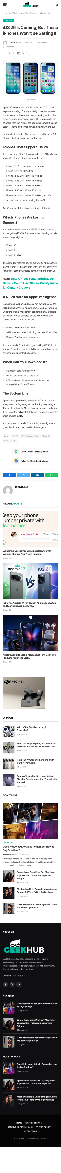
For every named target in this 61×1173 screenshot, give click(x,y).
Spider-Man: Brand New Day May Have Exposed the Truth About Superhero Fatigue (35, 875)
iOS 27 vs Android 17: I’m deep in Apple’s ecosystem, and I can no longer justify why (30, 604)
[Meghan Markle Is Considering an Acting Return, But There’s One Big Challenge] (8, 893)
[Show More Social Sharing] (28, 53)
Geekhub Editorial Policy (20, 1127)
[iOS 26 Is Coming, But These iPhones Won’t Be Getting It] (30, 78)
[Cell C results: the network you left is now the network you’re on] (8, 908)
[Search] (56, 4)
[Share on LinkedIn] (14, 53)
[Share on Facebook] (5, 53)
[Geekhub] (30, 4)
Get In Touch (30, 1131)
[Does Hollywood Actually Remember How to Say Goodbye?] (30, 821)
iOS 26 (15, 436)
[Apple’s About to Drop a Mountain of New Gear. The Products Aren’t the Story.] (30, 633)
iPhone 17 (46, 436)
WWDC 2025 (9, 440)
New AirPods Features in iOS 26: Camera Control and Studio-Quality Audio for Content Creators (30, 283)
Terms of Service (33, 1123)
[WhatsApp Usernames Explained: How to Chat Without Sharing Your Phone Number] (30, 529)
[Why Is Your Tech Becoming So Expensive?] (8, 731)
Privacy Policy (43, 1127)
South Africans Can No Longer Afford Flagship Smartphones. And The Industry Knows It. (37, 779)
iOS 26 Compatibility (29, 436)
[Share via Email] (18, 53)
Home (5, 13)
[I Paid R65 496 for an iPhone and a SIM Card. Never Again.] (8, 764)
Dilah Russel (16, 43)
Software (8, 21)
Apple (6, 436)
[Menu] (5, 4)
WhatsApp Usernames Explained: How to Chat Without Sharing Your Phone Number (27, 552)
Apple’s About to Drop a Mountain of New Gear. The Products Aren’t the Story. (29, 656)
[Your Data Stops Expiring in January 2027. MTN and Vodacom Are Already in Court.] (8, 747)
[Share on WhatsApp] (23, 53)
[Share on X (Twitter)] (9, 53)
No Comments (42, 43)
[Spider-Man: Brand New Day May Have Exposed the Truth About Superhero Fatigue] (8, 876)
